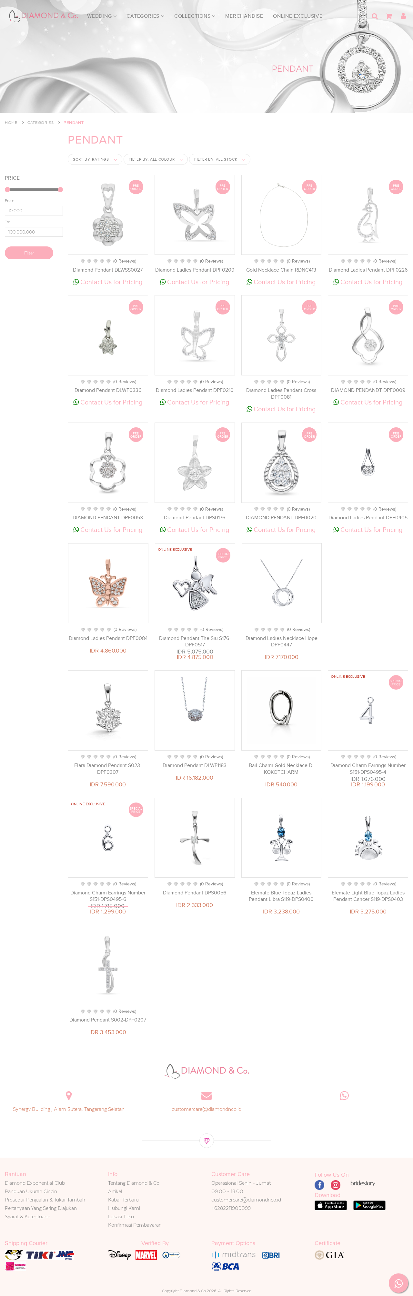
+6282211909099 (231, 1208)
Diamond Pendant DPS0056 (194, 893)
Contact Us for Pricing (111, 281)
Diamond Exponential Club (35, 1183)
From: (10, 200)
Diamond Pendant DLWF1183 (195, 765)
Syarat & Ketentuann (27, 1216)
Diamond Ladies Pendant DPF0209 (194, 270)
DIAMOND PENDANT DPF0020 (281, 518)
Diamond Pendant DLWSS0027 (108, 270)
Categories (143, 16)
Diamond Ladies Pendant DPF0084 (108, 638)
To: (7, 222)
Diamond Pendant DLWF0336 (108, 390)
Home (11, 122)
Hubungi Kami (124, 1208)
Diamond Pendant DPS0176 (194, 518)
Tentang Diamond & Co (133, 1183)
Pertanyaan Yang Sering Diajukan (41, 1208)
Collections (193, 16)
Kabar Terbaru (123, 1200)
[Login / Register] (403, 16)
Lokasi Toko (121, 1216)
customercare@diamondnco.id (206, 1109)
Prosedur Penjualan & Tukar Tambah (45, 1200)
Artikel (115, 1191)
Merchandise (244, 16)
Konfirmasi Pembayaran (135, 1225)
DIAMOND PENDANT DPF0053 (108, 518)
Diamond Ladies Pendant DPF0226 (368, 270)
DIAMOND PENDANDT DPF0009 (368, 390)
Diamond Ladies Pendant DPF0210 (195, 390)
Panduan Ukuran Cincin (31, 1191)
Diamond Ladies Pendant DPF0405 (368, 518)
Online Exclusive (298, 16)
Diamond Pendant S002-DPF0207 (107, 1020)
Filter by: (152, 159)
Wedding (100, 16)
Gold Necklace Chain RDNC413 (281, 270)
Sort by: (91, 159)
